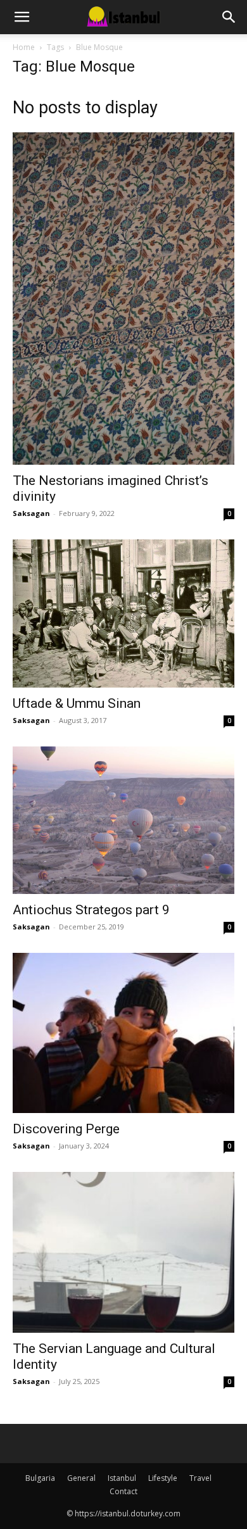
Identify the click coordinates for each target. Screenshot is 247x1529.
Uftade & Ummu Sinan (77, 703)
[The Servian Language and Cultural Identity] (123, 1252)
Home (24, 47)
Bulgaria (40, 1478)
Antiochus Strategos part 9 (91, 909)
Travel (200, 1478)
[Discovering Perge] (123, 1033)
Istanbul (122, 1478)
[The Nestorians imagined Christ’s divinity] (123, 298)
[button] (21, 17)
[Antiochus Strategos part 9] (123, 820)
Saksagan (31, 513)
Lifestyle (162, 1478)
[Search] (229, 17)
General (81, 1478)
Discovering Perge (66, 1128)
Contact (123, 1491)
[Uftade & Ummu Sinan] (123, 613)
